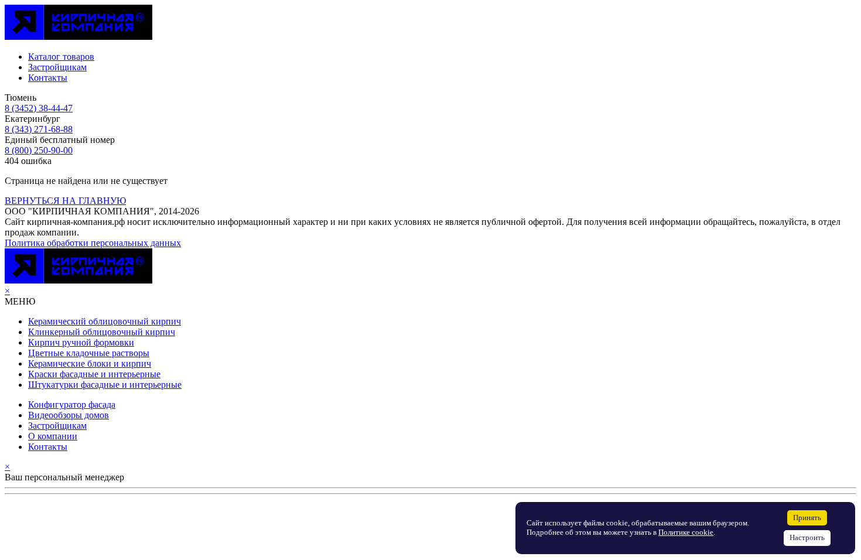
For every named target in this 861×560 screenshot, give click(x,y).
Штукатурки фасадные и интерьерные (105, 385)
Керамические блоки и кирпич (89, 363)
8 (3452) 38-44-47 (39, 108)
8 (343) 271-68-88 (39, 129)
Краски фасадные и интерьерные (94, 374)
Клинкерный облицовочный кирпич (101, 332)
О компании (52, 436)
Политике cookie (685, 532)
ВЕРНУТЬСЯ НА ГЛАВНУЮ (65, 201)
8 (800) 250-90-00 (39, 150)
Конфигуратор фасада (71, 404)
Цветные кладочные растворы (88, 353)
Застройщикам (57, 67)
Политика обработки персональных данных (93, 243)
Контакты (47, 78)
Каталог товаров (61, 57)
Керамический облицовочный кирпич (104, 321)
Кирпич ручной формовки (81, 342)
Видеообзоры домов (68, 415)
